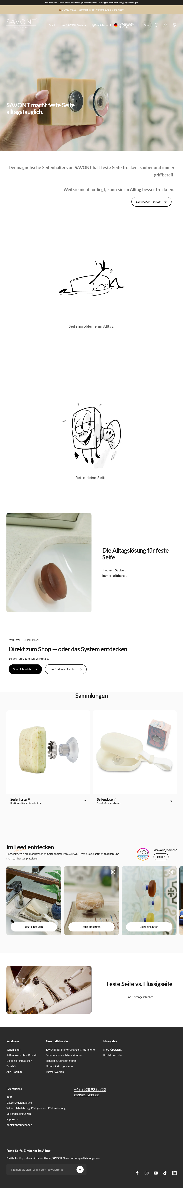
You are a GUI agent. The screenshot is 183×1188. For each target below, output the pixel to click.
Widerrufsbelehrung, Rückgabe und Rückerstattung (36, 1108)
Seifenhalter (13, 1049)
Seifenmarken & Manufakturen (63, 1055)
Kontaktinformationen (19, 1124)
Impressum (12, 1119)
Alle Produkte (14, 1071)
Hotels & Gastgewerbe (59, 1066)
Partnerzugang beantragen (125, 2)
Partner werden (55, 1071)
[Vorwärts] (168, 900)
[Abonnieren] (80, 1169)
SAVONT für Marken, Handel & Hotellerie (70, 1049)
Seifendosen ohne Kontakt (21, 1055)
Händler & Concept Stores (61, 1060)
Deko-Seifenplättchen (19, 1060)
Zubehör (11, 1066)
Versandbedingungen (18, 1113)
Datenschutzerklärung (19, 1102)
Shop (147, 25)
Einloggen (103, 2)
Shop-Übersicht (112, 1049)
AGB (9, 1097)
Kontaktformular (112, 1055)
